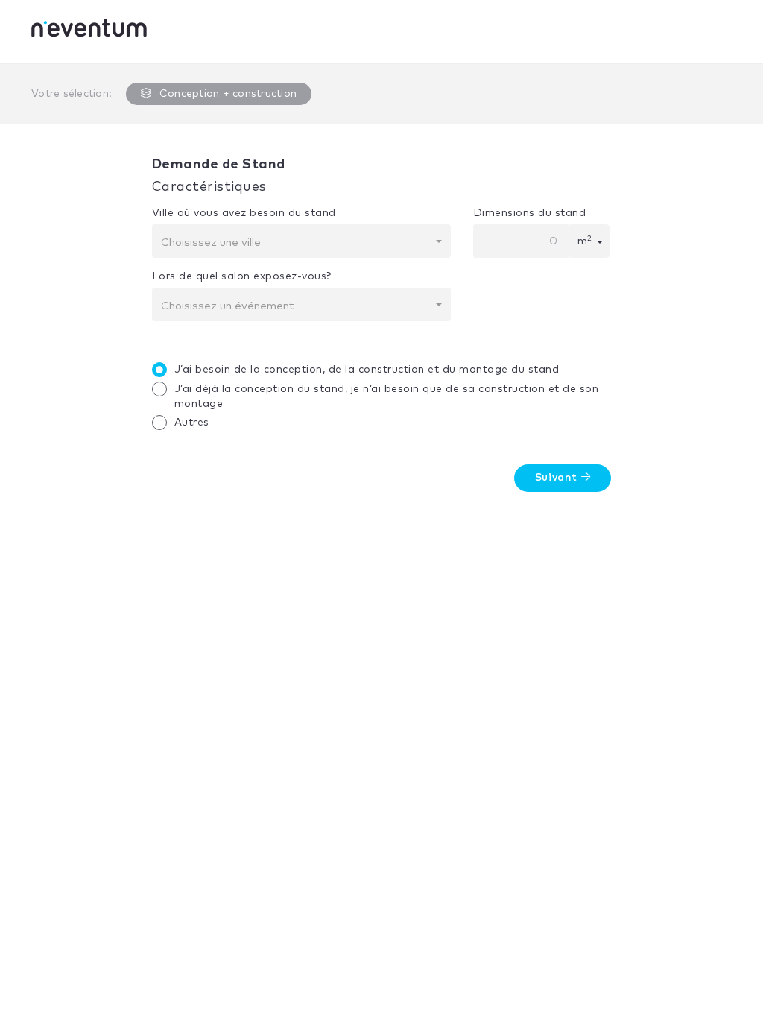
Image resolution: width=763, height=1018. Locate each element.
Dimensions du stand (529, 213)
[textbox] (297, 243)
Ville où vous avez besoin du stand (244, 213)
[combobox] (301, 241)
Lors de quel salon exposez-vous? (242, 276)
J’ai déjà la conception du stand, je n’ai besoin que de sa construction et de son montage (386, 396)
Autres (191, 422)
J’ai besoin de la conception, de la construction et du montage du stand (367, 369)
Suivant (558, 477)
